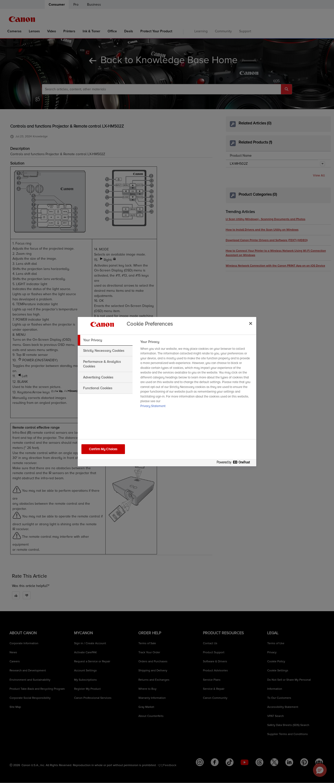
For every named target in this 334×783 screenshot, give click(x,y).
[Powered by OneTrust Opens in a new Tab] (235, 463)
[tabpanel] (196, 375)
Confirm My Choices (103, 449)
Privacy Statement (153, 406)
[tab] (105, 340)
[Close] (250, 323)
